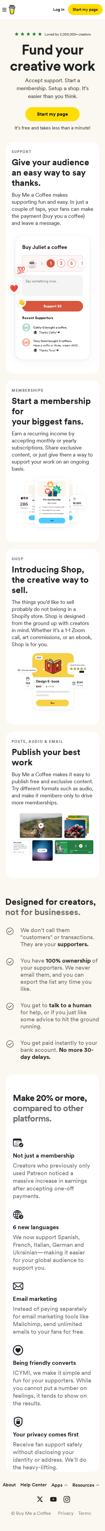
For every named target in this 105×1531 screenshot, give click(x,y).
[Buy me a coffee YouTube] (53, 1499)
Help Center (33, 1485)
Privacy (66, 1513)
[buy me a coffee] (11, 9)
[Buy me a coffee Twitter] (40, 1499)
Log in (58, 9)
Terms (84, 1513)
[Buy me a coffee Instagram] (67, 1499)
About (9, 1485)
